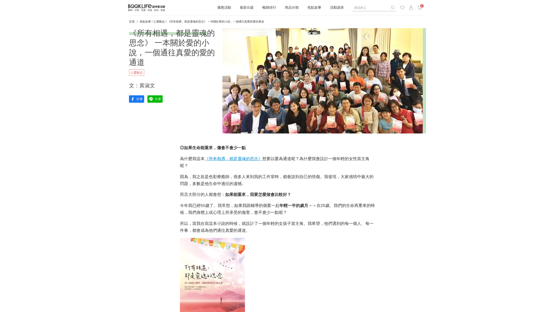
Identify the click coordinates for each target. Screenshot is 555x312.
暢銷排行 (269, 7)
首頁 (132, 21)
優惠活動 (224, 7)
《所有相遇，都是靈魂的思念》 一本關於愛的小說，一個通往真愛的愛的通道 (215, 21)
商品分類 (292, 7)
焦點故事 (314, 7)
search (392, 7)
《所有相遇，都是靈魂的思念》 (233, 158)
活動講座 (337, 7)
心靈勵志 (159, 21)
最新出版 (247, 7)
